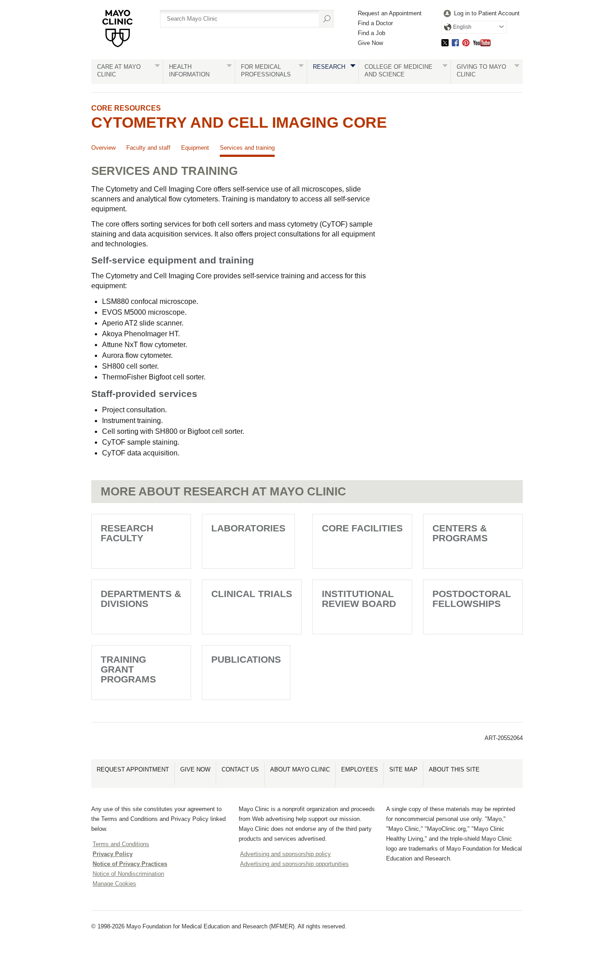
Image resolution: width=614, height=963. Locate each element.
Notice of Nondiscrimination (128, 873)
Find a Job (371, 33)
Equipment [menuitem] (195, 147)
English (462, 27)
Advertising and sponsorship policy (285, 854)
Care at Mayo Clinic (119, 70)
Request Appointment (133, 769)
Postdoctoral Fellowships (471, 598)
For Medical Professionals (266, 70)
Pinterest (466, 42)
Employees (359, 769)
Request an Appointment (390, 13)
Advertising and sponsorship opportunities (294, 863)
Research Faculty (127, 533)
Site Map (403, 769)
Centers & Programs (460, 533)
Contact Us (240, 769)
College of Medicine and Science (398, 70)
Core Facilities (362, 528)
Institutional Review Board (359, 598)
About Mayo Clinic (300, 769)
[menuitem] (480, 14)
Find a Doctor (375, 23)
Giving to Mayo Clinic (481, 70)
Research (329, 66)
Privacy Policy (113, 854)
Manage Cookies (114, 883)
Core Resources (126, 108)
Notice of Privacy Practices (130, 863)
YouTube (482, 42)
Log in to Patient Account (487, 13)
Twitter (445, 42)
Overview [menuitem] (103, 147)
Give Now (370, 43)
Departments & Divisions (141, 598)
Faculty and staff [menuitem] (148, 147)
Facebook (455, 42)
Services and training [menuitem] (247, 147)
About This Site (454, 769)
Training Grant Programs (128, 669)
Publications (246, 659)
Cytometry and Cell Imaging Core (239, 122)
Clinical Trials (251, 593)
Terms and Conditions (121, 844)
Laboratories (248, 528)
